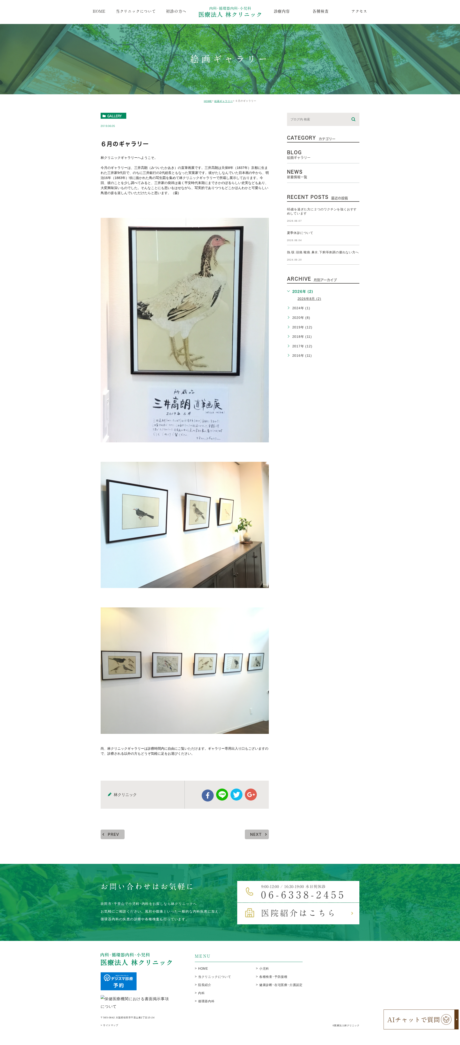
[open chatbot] (421, 1019)
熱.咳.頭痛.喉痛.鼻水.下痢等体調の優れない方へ (323, 252)
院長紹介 (204, 985)
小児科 (264, 968)
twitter (236, 795)
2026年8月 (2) (309, 299)
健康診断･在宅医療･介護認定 (281, 985)
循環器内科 (206, 1001)
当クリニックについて (214, 977)
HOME (208, 101)
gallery (114, 115)
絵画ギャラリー (223, 101)
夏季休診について (300, 233)
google (251, 795)
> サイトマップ (109, 1025)
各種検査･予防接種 (273, 977)
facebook (208, 796)
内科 (201, 993)
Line (222, 795)
